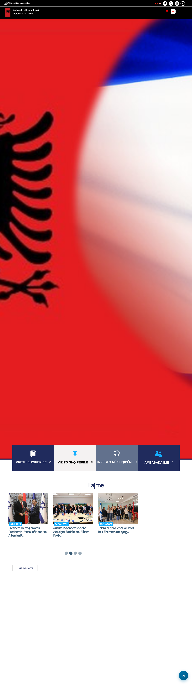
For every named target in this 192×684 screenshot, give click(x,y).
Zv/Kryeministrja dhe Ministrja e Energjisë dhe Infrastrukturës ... (28, 530)
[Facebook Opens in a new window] (165, 3)
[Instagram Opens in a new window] (177, 3)
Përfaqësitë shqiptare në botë (20, 3)
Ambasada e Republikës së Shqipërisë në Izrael (26, 12)
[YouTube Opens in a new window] (183, 3)
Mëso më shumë (25, 567)
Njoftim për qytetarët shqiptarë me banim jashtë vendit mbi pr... (118, 530)
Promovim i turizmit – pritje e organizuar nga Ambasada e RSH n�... (71, 531)
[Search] (167, 11)
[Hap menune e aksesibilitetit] (183, 675)
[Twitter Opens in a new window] (171, 3)
